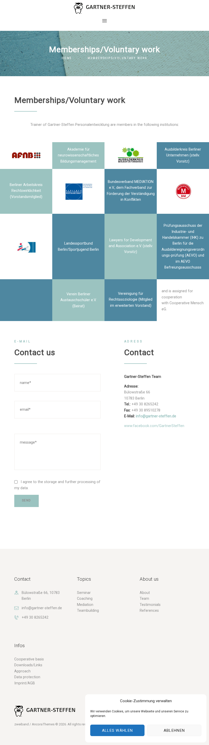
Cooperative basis (29, 659)
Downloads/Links (28, 665)
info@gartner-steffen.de (156, 416)
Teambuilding (88, 610)
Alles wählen (117, 730)
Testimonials (150, 605)
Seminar (84, 593)
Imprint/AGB (24, 683)
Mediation (85, 605)
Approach (22, 671)
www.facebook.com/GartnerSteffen (154, 426)
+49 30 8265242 (35, 617)
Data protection (27, 677)
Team (144, 598)
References (149, 610)
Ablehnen (174, 730)
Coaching (85, 598)
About (145, 593)
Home (67, 58)
